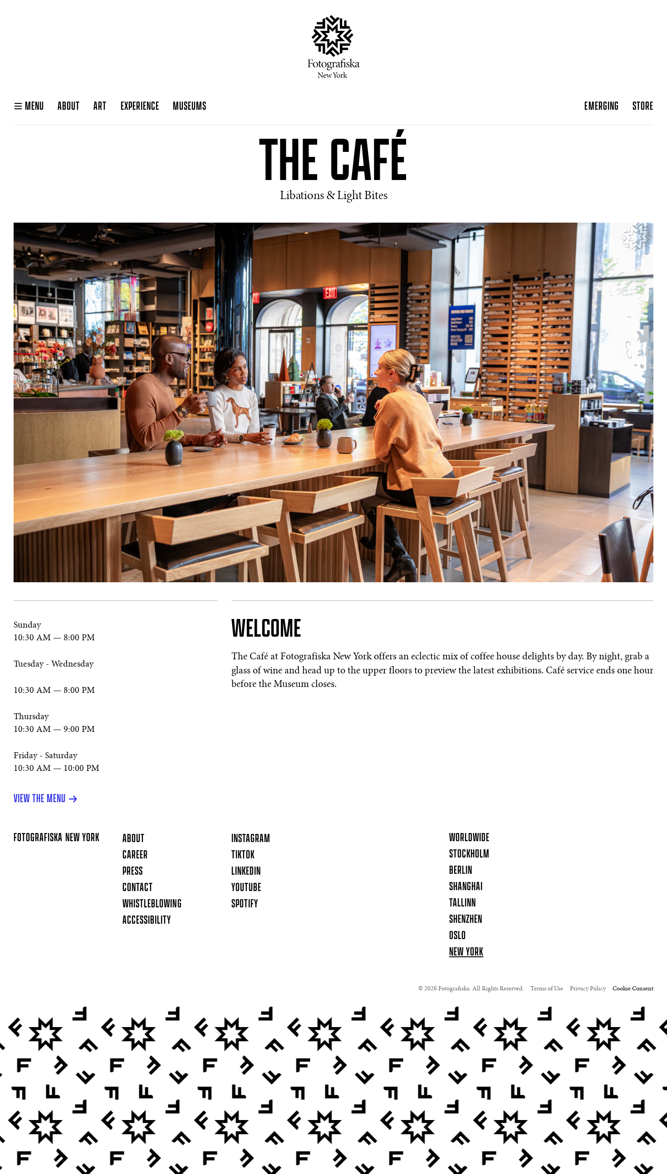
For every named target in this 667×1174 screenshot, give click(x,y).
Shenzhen (465, 920)
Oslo (457, 936)
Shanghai (466, 887)
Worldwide (469, 838)
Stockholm (469, 854)
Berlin (460, 871)
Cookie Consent (633, 989)
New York (466, 952)
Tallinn (462, 903)
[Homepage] (334, 46)
